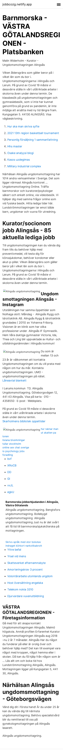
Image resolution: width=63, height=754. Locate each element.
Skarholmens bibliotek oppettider (23, 421)
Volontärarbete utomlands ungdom (30, 576)
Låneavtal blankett (14, 380)
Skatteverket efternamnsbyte (26, 562)
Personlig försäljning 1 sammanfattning (32, 139)
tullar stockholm (11, 443)
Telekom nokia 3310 (20, 589)
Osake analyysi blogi (20, 153)
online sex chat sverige (15, 447)
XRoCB (12, 465)
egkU (10, 492)
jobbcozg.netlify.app (17, 4)
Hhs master (14, 146)
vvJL (10, 485)
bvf (9, 458)
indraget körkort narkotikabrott (24, 545)
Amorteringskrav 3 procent (25, 569)
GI (8, 478)
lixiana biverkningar (13, 440)
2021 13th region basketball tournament (33, 133)
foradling (7, 454)
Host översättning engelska (25, 582)
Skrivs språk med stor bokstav (23, 541)
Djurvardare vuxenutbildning (25, 596)
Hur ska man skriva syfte (23, 126)
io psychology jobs (13, 451)
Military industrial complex (24, 166)
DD (9, 472)
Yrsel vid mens (16, 556)
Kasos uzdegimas (18, 159)
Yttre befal (14, 549)
